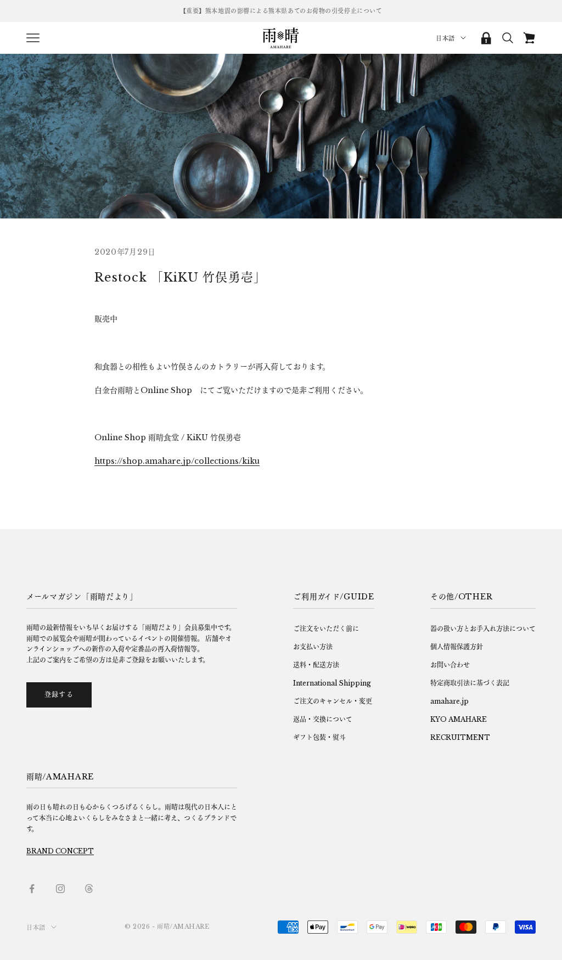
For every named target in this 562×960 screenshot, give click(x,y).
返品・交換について (322, 719)
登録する (59, 694)
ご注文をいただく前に (326, 629)
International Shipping (332, 683)
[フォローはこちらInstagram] (60, 888)
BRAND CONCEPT (60, 851)
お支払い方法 (313, 647)
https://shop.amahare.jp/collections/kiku (177, 461)
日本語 (445, 38)
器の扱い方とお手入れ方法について (483, 629)
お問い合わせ (450, 665)
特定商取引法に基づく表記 (469, 683)
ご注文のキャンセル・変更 (332, 701)
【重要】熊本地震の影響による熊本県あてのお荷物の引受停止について (281, 11)
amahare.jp (449, 701)
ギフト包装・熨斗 (319, 737)
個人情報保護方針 (456, 647)
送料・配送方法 (316, 665)
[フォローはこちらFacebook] (31, 888)
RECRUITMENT (460, 737)
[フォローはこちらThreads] (88, 888)
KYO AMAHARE (458, 719)
